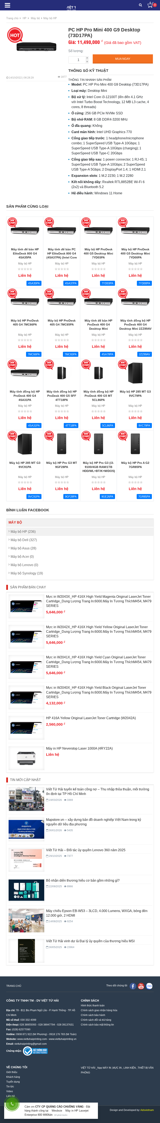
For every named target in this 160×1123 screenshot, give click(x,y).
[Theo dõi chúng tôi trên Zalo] (149, 985)
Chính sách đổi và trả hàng (96, 1019)
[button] (140, 5)
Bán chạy (12, 222)
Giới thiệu (11, 1072)
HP (24, 18)
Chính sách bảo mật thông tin (97, 1024)
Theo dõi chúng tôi (116, 985)
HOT (14, 35)
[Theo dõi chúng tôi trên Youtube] (141, 985)
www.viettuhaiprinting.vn (62, 1039)
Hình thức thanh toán (93, 1005)
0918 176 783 (57, 1034)
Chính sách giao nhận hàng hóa (99, 1010)
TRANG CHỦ (13, 985)
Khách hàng (13, 1077)
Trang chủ (12, 18)
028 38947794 (46, 1024)
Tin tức (10, 1086)
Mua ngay (122, 58)
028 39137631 (65, 1024)
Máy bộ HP (50, 18)
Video (9, 1091)
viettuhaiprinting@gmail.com (30, 1043)
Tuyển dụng (13, 1081)
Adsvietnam (147, 1110)
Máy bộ (35, 18)
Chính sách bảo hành (93, 1015)
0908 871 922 (24, 1034)
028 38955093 (28, 1024)
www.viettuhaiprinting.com (32, 1039)
